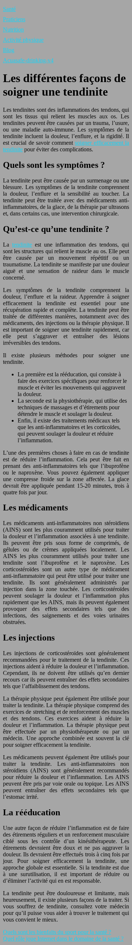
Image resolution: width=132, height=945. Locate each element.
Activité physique (23, 40)
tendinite (22, 244)
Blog (8, 50)
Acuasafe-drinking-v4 (28, 60)
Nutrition (13, 29)
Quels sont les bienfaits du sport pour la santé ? (57, 932)
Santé (9, 9)
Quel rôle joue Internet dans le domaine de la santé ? (63, 938)
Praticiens (14, 19)
